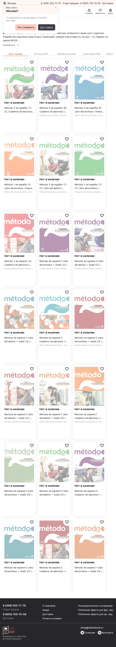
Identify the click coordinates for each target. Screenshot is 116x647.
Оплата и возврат (52, 618)
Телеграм (89, 632)
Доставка (47, 614)
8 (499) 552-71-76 (51, 3)
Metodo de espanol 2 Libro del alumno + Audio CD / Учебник (18, 416)
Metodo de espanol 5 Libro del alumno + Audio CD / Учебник (53, 493)
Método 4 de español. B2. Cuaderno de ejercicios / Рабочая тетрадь (53, 109)
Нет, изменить (26, 27)
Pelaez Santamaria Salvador (52, 192)
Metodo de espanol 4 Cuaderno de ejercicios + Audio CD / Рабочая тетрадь (88, 493)
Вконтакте (107, 632)
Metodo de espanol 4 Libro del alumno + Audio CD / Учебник (89, 263)
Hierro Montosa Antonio (86, 115)
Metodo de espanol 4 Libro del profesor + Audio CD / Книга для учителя (53, 263)
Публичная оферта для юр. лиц (95, 614)
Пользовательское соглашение (95, 605)
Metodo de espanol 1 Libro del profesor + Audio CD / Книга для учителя (89, 569)
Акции (45, 610)
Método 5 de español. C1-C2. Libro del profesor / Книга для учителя (88, 186)
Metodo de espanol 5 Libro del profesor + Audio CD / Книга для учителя (18, 493)
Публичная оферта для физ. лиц (95, 610)
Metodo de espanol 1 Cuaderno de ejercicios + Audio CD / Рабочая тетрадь (88, 416)
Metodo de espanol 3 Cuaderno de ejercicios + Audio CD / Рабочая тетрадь (52, 339)
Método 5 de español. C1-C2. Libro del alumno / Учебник (53, 186)
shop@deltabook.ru (91, 627)
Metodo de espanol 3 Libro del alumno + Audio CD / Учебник (18, 339)
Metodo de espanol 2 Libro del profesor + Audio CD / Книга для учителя (89, 339)
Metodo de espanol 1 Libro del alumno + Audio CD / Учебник (53, 416)
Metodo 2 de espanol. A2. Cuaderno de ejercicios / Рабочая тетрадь (18, 263)
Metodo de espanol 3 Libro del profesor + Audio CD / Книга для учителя (18, 569)
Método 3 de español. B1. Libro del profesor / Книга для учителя (88, 109)
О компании (48, 605)
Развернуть (9, 45)
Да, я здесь (46, 27)
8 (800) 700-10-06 (90, 3)
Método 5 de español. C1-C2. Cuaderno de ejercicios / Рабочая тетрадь (19, 109)
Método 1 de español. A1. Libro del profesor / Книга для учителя (18, 186)
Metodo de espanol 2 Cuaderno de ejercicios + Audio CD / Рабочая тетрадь (52, 569)
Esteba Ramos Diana (49, 115)
